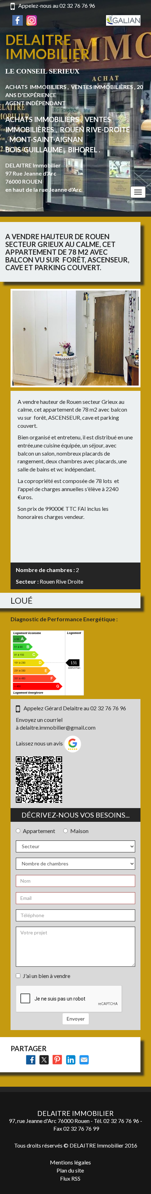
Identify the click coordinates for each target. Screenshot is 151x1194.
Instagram (31, 20)
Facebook (17, 20)
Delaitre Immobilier (47, 46)
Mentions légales (70, 1162)
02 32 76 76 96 (77, 5)
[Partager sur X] (44, 1060)
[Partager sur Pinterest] (57, 1060)
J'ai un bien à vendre (46, 975)
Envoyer (76, 1019)
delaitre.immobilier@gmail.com (58, 727)
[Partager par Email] (84, 1060)
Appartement (39, 830)
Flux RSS (70, 1178)
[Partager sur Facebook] (31, 1060)
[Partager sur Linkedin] (71, 1060)
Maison (79, 830)
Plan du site (70, 1170)
